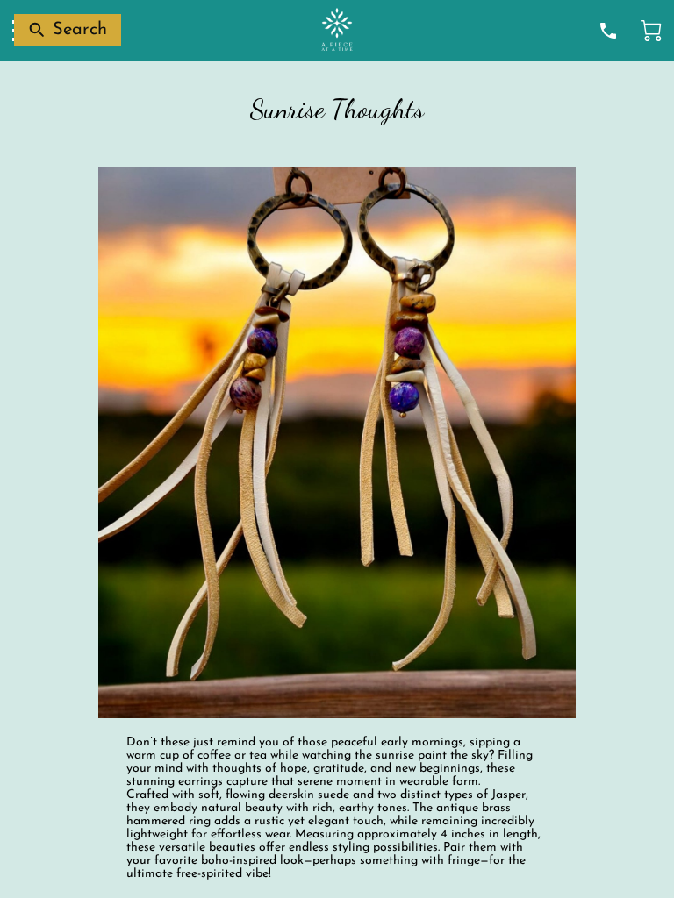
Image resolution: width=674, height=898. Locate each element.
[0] (651, 30)
